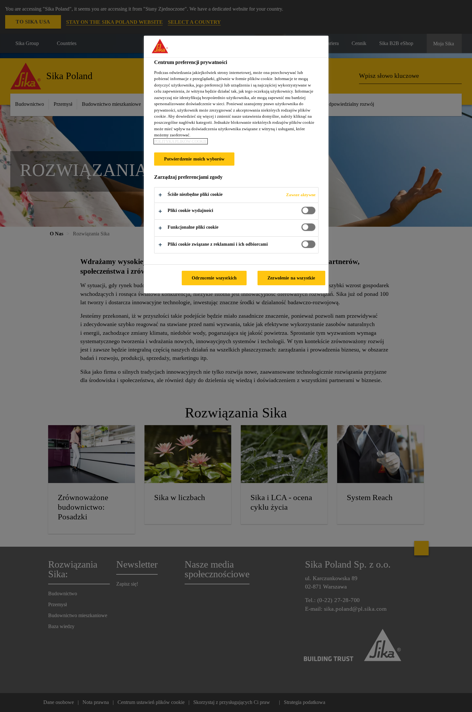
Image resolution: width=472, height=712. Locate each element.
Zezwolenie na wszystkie (291, 277)
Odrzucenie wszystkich (214, 277)
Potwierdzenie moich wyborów (194, 158)
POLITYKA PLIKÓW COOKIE (180, 141)
